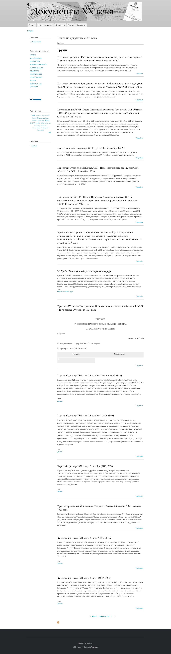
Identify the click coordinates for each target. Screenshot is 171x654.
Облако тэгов (36, 42)
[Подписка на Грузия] (58, 622)
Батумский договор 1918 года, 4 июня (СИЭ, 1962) (84, 578)
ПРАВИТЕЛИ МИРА (36, 74)
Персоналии (60, 25)
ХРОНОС (33, 55)
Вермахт (38, 115)
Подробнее (139, 73)
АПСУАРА (33, 80)
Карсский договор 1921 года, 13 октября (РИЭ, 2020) (85, 466)
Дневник (34, 120)
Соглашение (36, 128)
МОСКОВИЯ (34, 87)
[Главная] (84, 11)
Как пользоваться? (45, 25)
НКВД (38, 123)
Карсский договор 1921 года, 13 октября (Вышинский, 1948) (89, 375)
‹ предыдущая (104, 616)
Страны (70, 25)
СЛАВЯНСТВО (34, 71)
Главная (32, 25)
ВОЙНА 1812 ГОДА (36, 84)
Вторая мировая (42, 118)
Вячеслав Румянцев (91, 647)
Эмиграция (40, 130)
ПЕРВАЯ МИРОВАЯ (36, 77)
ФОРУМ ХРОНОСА (36, 58)
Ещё (49, 132)
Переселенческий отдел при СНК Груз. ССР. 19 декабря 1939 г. (91, 147)
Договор (41, 120)
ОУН (42, 123)
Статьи (34, 146)
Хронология (81, 25)
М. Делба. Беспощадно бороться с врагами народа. (84, 271)
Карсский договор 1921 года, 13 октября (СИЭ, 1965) (85, 415)
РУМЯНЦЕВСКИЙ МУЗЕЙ (38, 64)
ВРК (33, 115)
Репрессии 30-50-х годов (65, 292)
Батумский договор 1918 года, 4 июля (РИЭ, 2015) (84, 538)
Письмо (43, 125)
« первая (93, 616)
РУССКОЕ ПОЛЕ (35, 61)
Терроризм (44, 128)
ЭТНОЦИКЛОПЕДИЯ (36, 68)
